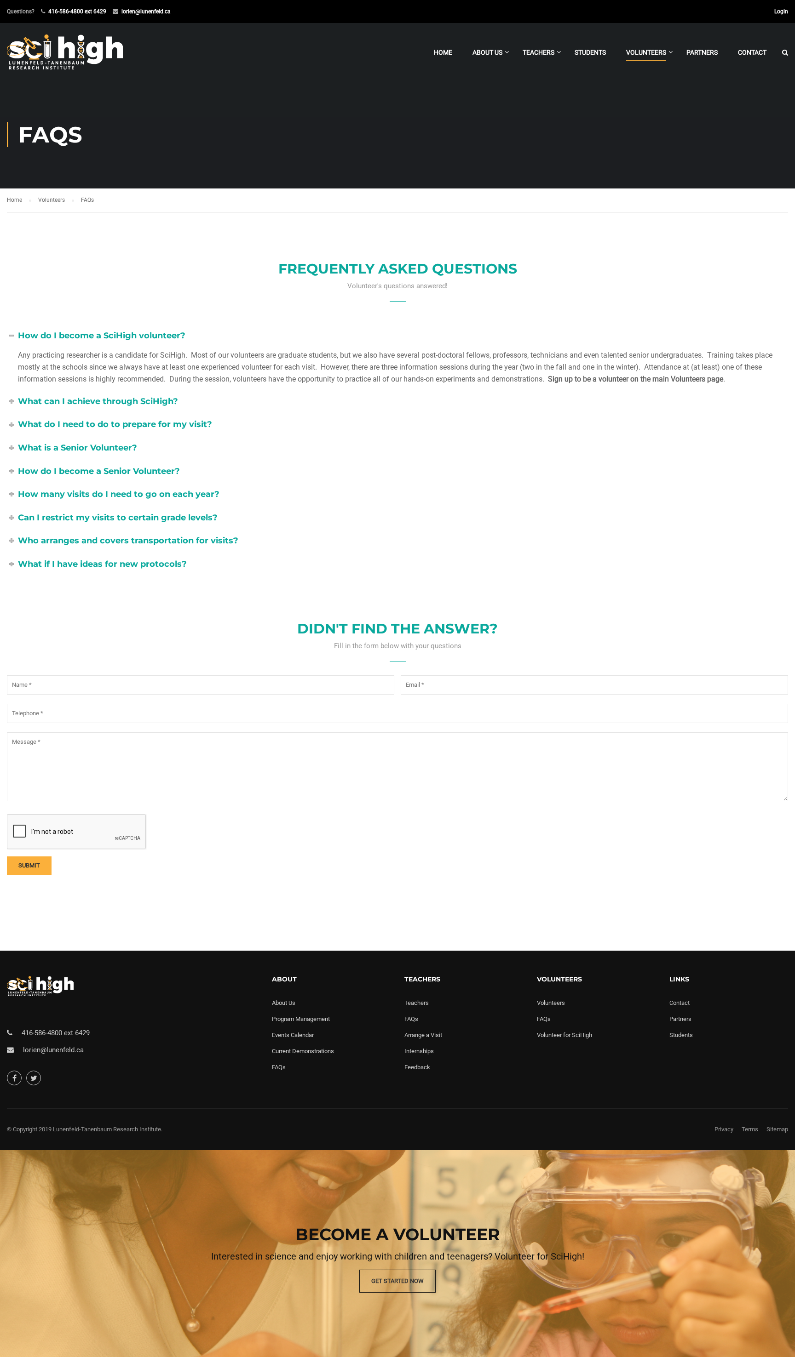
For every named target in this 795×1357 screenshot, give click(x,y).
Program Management (301, 1018)
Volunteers (646, 52)
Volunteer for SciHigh (564, 1035)
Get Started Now (397, 1280)
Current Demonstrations (303, 1051)
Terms (750, 1129)
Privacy (723, 1129)
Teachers (538, 52)
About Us (487, 52)
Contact (752, 52)
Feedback (417, 1067)
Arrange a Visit (423, 1035)
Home (443, 52)
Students (590, 52)
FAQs (279, 1067)
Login (781, 11)
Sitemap (777, 1129)
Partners (702, 52)
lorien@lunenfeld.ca (146, 11)
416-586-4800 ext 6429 (77, 11)
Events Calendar (293, 1035)
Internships (419, 1051)
